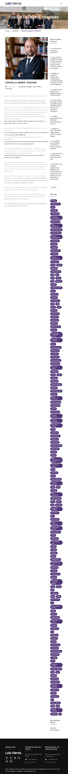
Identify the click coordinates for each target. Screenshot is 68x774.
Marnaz (53, 344)
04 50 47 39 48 (51, 762)
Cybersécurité (54, 690)
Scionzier (53, 614)
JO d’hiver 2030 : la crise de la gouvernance (56, 50)
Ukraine (53, 556)
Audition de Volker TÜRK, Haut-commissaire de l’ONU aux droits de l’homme (55, 132)
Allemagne (58, 281)
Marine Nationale (55, 204)
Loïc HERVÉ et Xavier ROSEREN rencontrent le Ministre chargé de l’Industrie (55, 144)
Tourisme (53, 549)
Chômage (53, 675)
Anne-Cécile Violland (54, 367)
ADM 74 (53, 307)
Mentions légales (10, 771)
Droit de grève (54, 654)
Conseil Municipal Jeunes (55, 563)
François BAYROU (55, 703)
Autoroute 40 (54, 696)
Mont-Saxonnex (55, 599)
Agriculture (54, 378)
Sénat (52, 207)
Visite (52, 661)
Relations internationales (55, 258)
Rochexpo (53, 625)
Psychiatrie (54, 638)
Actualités (15, 31)
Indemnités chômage (54, 665)
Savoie (53, 476)
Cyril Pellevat (54, 317)
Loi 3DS (53, 535)
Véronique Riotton (55, 347)
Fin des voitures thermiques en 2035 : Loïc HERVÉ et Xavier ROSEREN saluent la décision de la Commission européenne (56, 105)
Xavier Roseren (55, 313)
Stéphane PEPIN (55, 617)
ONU (58, 706)
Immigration (54, 635)
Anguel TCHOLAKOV (55, 479)
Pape (52, 672)
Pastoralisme (54, 678)
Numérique (54, 268)
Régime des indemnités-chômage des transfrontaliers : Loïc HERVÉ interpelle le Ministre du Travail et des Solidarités (56, 79)
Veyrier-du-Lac (55, 350)
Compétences (54, 628)
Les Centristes (54, 442)
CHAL (58, 487)
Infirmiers (53, 577)
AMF (57, 304)
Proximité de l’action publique (55, 217)
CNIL (57, 274)
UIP (52, 699)
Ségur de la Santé (55, 532)
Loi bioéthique (55, 213)
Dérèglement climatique (54, 509)
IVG (52, 603)
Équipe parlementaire (54, 225)
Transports (54, 247)
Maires (53, 291)
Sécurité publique (55, 402)
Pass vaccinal (54, 538)
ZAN (52, 590)
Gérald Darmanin (55, 435)
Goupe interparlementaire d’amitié (56, 460)
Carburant (53, 570)
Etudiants (53, 490)
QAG (52, 281)
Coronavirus (54, 253)
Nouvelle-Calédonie (56, 669)
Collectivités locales (56, 229)
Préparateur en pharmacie (55, 528)
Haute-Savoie (54, 261)
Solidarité (53, 553)
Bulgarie (53, 455)
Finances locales (55, 405)
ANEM (52, 706)
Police (52, 429)
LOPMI (52, 586)
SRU (52, 505)
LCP (52, 631)
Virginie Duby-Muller (56, 391)
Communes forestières (54, 416)
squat (52, 487)
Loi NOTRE (53, 657)
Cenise (58, 596)
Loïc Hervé (53, 310)
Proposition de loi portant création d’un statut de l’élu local (56, 156)
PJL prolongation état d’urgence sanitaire (55, 335)
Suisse (52, 265)
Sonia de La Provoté (56, 445)
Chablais (59, 265)
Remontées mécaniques (54, 420)
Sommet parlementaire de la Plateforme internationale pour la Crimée (56, 120)
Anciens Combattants (54, 523)
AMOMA (53, 611)
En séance (53, 330)
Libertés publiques (26, 87)
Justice (59, 374)
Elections (53, 452)
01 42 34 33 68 (31, 762)
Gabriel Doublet (55, 363)
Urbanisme (58, 505)
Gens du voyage (55, 412)
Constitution (54, 648)
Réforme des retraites (54, 621)
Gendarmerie (54, 432)
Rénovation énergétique (54, 686)
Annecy (53, 374)
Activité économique (54, 398)
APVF (52, 304)
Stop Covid (54, 297)
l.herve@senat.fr (33, 759)
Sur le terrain (54, 353)
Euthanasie (54, 714)
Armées (59, 586)
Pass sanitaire (37, 87)
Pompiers (53, 200)
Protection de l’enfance (54, 465)
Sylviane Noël (54, 320)
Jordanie (53, 693)
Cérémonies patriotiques (54, 340)
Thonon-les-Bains (55, 271)
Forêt (59, 307)
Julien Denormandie (56, 384)
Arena (52, 596)
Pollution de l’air (55, 250)
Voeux (52, 469)
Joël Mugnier (54, 371)
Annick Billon (54, 439)
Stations (53, 408)
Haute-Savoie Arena (56, 651)
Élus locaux (54, 210)
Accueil (7, 31)
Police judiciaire (55, 574)
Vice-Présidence (55, 644)
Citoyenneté (54, 593)
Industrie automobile (54, 710)
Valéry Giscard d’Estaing (54, 425)
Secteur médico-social (55, 542)
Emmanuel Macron (55, 559)
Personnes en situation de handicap (54, 582)
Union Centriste (55, 300)
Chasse (58, 501)
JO (60, 714)
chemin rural (54, 567)
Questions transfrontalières (55, 237)
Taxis (52, 516)
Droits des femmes (55, 233)
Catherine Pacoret (55, 360)
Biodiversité (54, 381)
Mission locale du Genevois (55, 607)
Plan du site (55, 769)
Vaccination (8, 89)
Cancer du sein (54, 519)
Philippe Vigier (54, 448)
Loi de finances (55, 241)
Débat (52, 501)
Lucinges (53, 546)
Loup (57, 672)
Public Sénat (54, 294)
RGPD (52, 278)
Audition (53, 284)
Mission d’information (54, 494)
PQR (52, 274)
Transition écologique (54, 483)
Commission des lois (56, 287)
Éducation (53, 394)
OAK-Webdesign (28, 771)
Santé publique (55, 682)
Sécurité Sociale (55, 221)
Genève (58, 278)
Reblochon (53, 387)
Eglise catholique (55, 326)
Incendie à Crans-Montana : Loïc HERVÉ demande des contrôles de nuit (56, 92)
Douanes (53, 641)
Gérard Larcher (55, 357)
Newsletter (54, 323)
